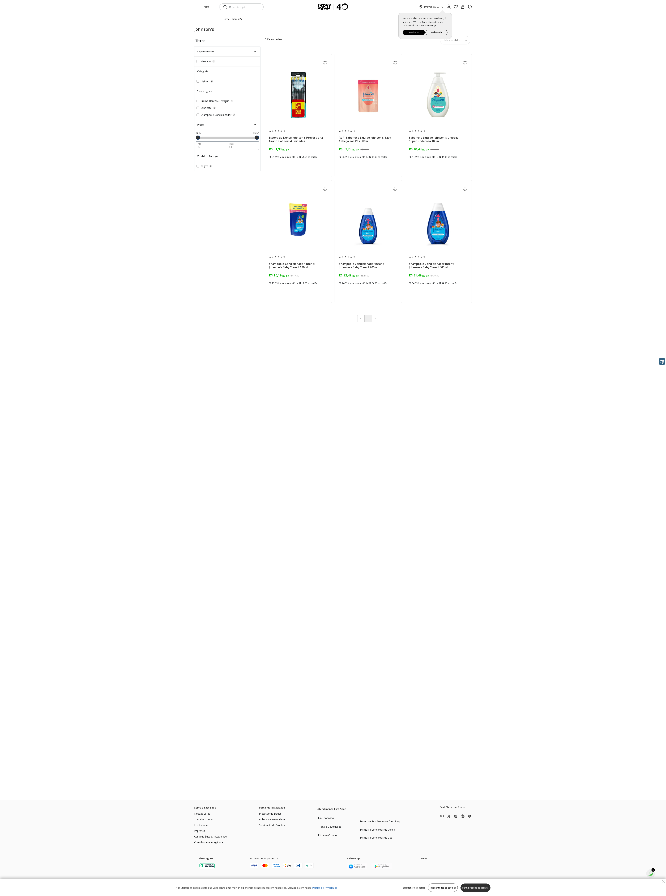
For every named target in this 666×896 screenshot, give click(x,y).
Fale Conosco (326, 818)
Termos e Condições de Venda (377, 829)
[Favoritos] (456, 7)
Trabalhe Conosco (204, 819)
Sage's (206, 166)
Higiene (206, 81)
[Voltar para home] (333, 7)
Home (226, 19)
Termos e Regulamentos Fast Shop (380, 821)
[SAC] (470, 7)
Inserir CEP (414, 32)
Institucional (201, 825)
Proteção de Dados (270, 813)
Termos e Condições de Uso (376, 837)
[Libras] (662, 361)
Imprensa (199, 830)
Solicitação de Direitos (272, 825)
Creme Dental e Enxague (217, 101)
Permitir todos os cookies (475, 887)
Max (231, 143)
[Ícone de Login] (449, 7)
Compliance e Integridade (209, 842)
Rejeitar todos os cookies (443, 887)
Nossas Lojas (202, 813)
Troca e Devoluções (329, 826)
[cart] (463, 7)
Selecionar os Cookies (414, 887)
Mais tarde (436, 32)
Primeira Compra (328, 835)
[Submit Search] (225, 6)
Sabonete (208, 108)
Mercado (207, 61)
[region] (333, 887)
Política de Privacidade (324, 887)
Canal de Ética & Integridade (210, 836)
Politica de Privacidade (272, 819)
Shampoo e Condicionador (218, 114)
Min (200, 143)
